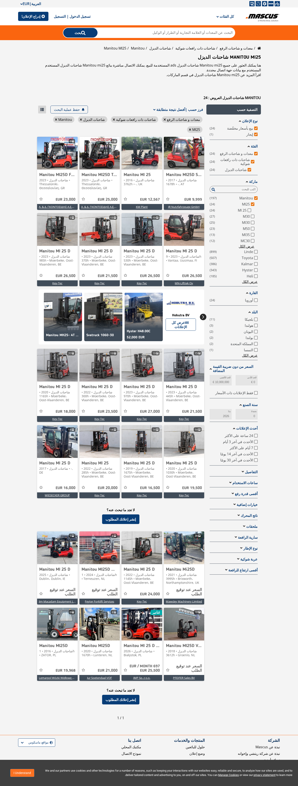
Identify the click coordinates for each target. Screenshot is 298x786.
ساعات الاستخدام (245, 483)
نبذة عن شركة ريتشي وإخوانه (259, 753)
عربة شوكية (249, 559)
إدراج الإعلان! (31, 16)
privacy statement (264, 775)
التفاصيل (251, 472)
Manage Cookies (228, 775)
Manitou (138, 48)
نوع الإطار (250, 548)
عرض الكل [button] (246, 246)
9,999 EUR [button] (193, 200)
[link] (184, 153)
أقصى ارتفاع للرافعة (243, 570)
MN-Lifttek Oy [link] (184, 283)
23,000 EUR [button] (65, 200)
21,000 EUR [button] (108, 671)
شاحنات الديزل (160, 48)
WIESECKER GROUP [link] (57, 495)
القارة (253, 293)
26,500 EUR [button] (192, 276)
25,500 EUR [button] (145, 668)
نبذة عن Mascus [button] (267, 747)
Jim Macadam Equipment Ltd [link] (57, 601)
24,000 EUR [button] (150, 594)
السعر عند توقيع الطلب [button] (189, 592)
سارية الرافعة (248, 537)
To (229, 411)
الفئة (254, 146)
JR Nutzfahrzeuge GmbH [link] (184, 207)
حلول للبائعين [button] (195, 747)
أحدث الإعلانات (247, 428)
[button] (233, 109)
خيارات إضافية (247, 505)
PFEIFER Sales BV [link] (184, 678)
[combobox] (52, 742)
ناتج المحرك (249, 515)
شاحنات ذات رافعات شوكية (195, 48)
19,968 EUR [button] (65, 671)
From (254, 411)
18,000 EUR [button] (65, 412)
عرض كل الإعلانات (179, 324)
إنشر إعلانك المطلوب (121, 519)
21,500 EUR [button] (108, 276)
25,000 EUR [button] (108, 200)
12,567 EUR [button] (150, 200)
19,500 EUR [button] (192, 488)
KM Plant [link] (142, 207)
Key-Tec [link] (142, 283)
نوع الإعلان (250, 121)
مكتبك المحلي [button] (131, 747)
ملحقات (252, 526)
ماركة (253, 181)
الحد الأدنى (252, 377)
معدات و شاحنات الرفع (236, 48)
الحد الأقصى (225, 377)
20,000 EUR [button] (108, 488)
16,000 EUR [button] (65, 488)
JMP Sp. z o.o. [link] (141, 678)
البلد (255, 312)
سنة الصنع (250, 405)
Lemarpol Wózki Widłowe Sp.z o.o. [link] (61, 678)
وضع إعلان (197, 753)
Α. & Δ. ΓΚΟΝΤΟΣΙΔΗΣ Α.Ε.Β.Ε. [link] (100, 207)
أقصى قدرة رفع (246, 494)
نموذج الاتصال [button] (131, 753)
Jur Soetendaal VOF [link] (99, 678)
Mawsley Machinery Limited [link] (184, 601)
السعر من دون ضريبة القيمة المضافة (233, 369)
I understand (22, 773)
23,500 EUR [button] (108, 412)
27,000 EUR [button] (150, 412)
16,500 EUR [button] (150, 488)
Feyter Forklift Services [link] (99, 601)
